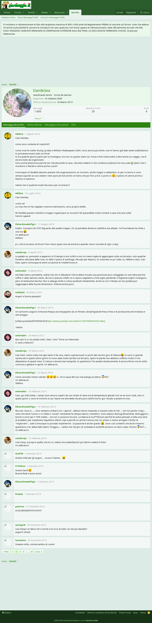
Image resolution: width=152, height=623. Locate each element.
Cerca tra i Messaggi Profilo (53, 17)
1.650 (37, 111)
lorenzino (20, 540)
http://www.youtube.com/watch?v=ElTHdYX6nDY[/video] (76, 320)
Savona (67, 94)
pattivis (19, 506)
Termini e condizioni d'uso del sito (102, 612)
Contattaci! (80, 612)
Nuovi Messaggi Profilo (28, 17)
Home (7, 12)
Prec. (7, 551)
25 (32, 551)
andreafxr (21, 270)
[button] (24, 12)
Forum (17, 12)
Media (44, 12)
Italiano (7, 612)
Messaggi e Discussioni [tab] (56, 124)
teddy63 (20, 292)
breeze (19, 493)
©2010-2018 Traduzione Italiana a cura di (76, 620)
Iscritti (75, 12)
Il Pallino (20, 465)
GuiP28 (19, 453)
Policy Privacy (125, 612)
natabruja (21, 252)
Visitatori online (8, 17)
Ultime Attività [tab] (34, 124)
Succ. (38, 551)
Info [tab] (73, 124)
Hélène (19, 133)
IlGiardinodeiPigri (25, 224)
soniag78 (20, 524)
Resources (59, 12)
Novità (31, 12)
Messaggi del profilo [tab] (13, 124)
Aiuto (135, 612)
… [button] (27, 551)
